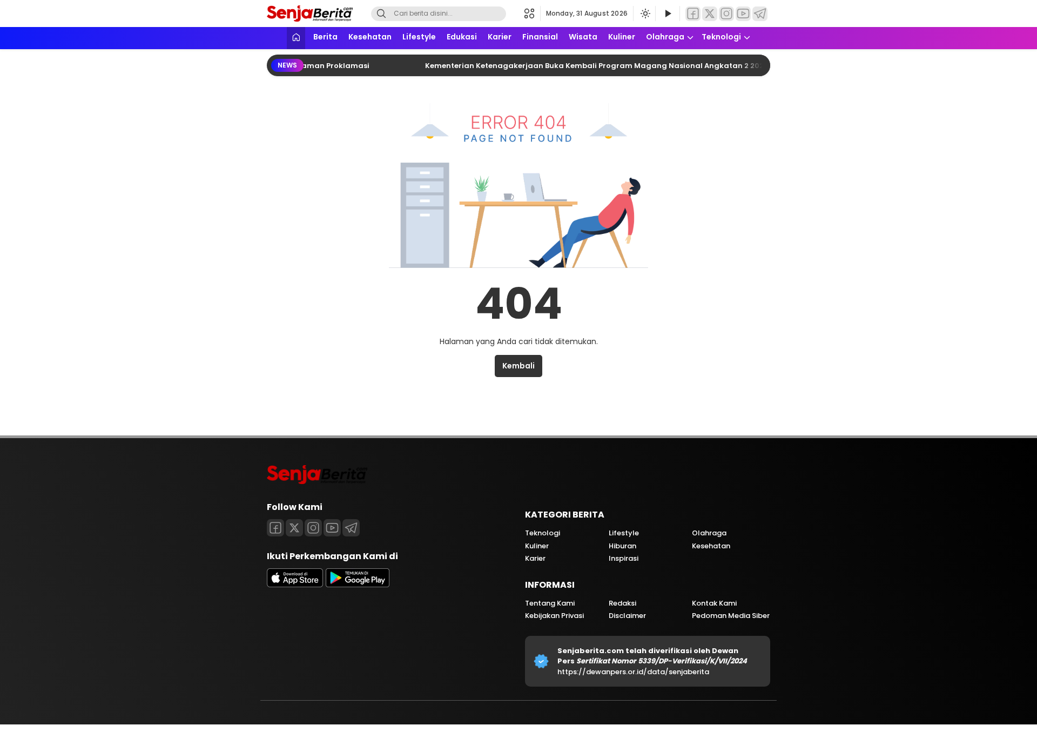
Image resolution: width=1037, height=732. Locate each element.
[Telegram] (759, 13)
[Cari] (381, 14)
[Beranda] (296, 38)
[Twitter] (709, 13)
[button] (532, 13)
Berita (325, 36)
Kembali (518, 365)
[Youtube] (332, 527)
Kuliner (621, 36)
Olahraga (665, 36)
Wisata (583, 36)
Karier (499, 36)
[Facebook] (693, 13)
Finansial (540, 36)
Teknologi (721, 36)
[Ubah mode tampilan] (644, 13)
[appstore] (295, 584)
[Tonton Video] (667, 13)
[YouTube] (743, 13)
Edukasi (462, 36)
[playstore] (357, 584)
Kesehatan (370, 36)
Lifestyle (419, 36)
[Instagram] (726, 13)
